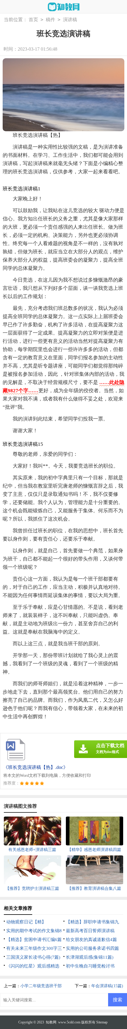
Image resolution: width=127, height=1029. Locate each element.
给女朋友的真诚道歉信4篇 (91, 939)
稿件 (50, 19)
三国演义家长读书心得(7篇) (33, 957)
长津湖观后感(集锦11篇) (89, 957)
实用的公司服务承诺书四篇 (92, 948)
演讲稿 (70, 19)
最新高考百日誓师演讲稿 (90, 930)
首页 (33, 19)
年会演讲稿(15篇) (107, 986)
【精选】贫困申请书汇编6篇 (34, 939)
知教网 (51, 1022)
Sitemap (102, 1022)
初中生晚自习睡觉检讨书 (90, 966)
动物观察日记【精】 (26, 922)
